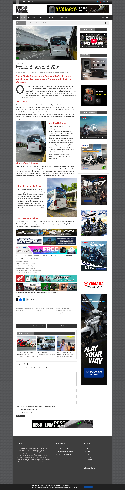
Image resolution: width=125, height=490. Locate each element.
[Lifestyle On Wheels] (18, 17)
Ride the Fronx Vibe (42, 352)
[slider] (92, 137)
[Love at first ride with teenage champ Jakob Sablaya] (26, 343)
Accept (88, 487)
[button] (93, 127)
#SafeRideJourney (32, 258)
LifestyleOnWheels (53, 72)
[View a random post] (107, 17)
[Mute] (102, 46)
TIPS (46, 17)
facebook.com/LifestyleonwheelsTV (29, 263)
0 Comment (33, 72)
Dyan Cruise (52, 354)
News (17, 58)
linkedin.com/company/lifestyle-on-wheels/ (30, 270)
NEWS (23, 17)
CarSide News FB (63, 449)
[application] (93, 40)
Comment (18, 371)
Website (18, 400)
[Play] (82, 46)
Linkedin (89, 460)
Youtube (89, 454)
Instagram (90, 457)
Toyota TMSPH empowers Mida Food (24, 308)
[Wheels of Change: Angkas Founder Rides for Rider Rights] (66, 343)
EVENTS (40, 17)
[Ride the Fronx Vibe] (46, 343)
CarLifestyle (42, 72)
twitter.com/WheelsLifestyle (26, 267)
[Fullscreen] (105, 46)
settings (77, 488)
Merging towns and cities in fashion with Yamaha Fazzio (61, 326)
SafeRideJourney (60, 72)
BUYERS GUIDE (53, 17)
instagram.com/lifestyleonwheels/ (29, 265)
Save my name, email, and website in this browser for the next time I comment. (36, 406)
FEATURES (31, 17)
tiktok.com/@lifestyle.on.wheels (27, 268)
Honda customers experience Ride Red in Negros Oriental (31, 326)
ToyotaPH (66, 72)
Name (17, 387)
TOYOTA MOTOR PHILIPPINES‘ (37, 256)
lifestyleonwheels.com (25, 261)
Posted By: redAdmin (22, 72)
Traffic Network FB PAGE (65, 454)
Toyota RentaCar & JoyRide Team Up (44, 308)
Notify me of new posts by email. (25, 412)
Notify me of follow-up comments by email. (27, 409)
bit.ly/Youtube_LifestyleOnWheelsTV (29, 272)
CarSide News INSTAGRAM (65, 451)
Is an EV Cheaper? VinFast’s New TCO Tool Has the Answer (41, 23)
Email (17, 394)
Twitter (89, 451)
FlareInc (46, 72)
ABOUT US (63, 17)
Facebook (89, 449)
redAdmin (30, 356)
